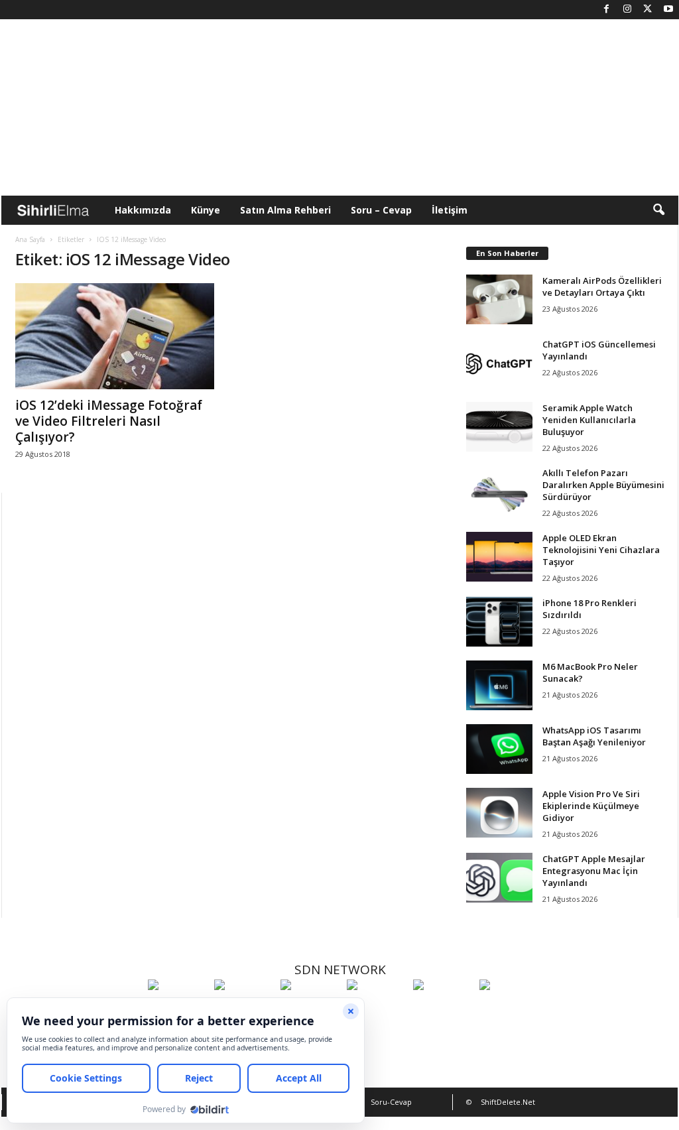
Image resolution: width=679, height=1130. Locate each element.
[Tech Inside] (376, 1009)
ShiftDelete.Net (508, 1102)
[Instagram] (627, 9)
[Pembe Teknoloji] (443, 1009)
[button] (658, 210)
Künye (205, 210)
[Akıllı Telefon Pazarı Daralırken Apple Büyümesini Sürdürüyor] (499, 492)
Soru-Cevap (391, 1102)
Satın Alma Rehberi (285, 210)
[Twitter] (648, 9)
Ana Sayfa (30, 239)
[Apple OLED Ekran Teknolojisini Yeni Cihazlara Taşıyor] (499, 557)
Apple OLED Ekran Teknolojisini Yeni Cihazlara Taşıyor (601, 550)
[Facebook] (607, 9)
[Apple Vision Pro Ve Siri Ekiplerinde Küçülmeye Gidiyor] (499, 813)
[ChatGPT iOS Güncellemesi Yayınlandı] (499, 363)
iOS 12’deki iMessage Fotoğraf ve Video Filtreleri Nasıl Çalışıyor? (108, 421)
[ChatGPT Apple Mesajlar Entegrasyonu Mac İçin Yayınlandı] (499, 878)
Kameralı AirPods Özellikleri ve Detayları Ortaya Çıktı (602, 286)
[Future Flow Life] (509, 1009)
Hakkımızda (143, 210)
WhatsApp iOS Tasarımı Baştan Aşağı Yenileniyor (594, 736)
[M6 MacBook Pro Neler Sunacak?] (499, 685)
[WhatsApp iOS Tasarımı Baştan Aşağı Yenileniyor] (499, 749)
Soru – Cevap (381, 210)
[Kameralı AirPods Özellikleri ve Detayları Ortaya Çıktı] (499, 299)
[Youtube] (668, 9)
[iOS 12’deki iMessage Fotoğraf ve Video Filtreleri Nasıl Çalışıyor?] (114, 336)
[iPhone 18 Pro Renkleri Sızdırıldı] (499, 622)
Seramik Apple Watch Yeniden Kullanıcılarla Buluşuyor (589, 420)
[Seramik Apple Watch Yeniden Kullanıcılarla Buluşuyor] (499, 427)
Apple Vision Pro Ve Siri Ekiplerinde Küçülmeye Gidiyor (591, 806)
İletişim (449, 210)
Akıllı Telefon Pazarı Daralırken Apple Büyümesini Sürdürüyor (603, 485)
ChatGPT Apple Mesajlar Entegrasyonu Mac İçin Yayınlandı (593, 871)
